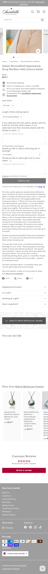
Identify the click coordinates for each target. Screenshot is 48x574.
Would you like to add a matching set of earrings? (21, 149)
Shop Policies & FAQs (10, 508)
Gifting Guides (8, 505)
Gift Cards (6, 502)
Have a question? (10, 304)
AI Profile (22, 565)
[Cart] (38, 11)
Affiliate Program (9, 515)
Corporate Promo (9, 499)
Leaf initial (7, 100)
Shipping (5, 176)
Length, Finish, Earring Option (15, 112)
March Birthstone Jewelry (30, 61)
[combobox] (24, 19)
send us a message (14, 273)
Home (4, 61)
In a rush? (6, 293)
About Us (5, 493)
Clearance (6, 496)
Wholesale (6, 512)
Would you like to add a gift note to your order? (21, 159)
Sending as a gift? (10, 298)
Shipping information (12, 287)
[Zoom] (38, 51)
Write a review (24, 470)
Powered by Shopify (11, 569)
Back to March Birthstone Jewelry (25, 320)
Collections (13, 61)
